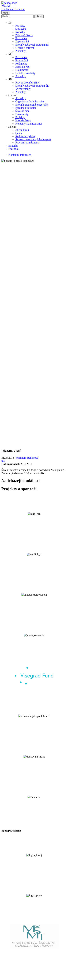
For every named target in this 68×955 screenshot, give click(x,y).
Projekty (20, 117)
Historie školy (23, 120)
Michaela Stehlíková (27, 457)
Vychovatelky (23, 88)
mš (3, 460)
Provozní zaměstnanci (27, 142)
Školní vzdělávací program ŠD (32, 85)
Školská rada (22, 110)
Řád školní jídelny (25, 136)
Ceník (18, 133)
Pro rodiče (21, 38)
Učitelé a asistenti (25, 47)
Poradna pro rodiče (25, 107)
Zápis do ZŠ (22, 41)
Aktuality (20, 50)
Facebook (13, 148)
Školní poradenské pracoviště (31, 104)
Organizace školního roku (29, 101)
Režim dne (21, 63)
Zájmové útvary (24, 35)
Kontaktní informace (19, 154)
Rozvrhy (20, 32)
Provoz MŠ (21, 60)
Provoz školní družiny (27, 82)
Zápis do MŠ (22, 66)
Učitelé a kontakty (25, 73)
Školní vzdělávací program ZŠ (32, 44)
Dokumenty (21, 69)
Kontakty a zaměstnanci (28, 123)
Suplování (21, 28)
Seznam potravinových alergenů (33, 139)
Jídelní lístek (22, 129)
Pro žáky (20, 25)
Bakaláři (13, 145)
